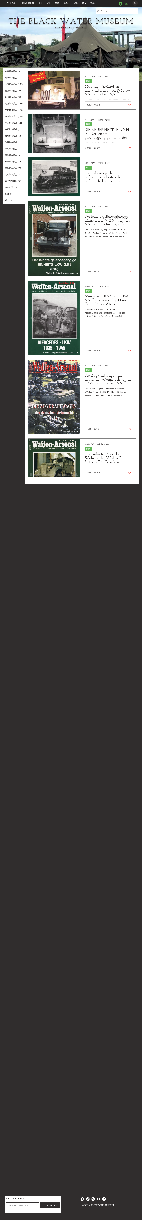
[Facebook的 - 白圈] (82, 1199)
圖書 (88, 81)
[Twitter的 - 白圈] (88, 1199)
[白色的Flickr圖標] (98, 1199)
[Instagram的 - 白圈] (104, 1199)
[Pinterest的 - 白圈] (93, 1199)
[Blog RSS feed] (135, 3)
